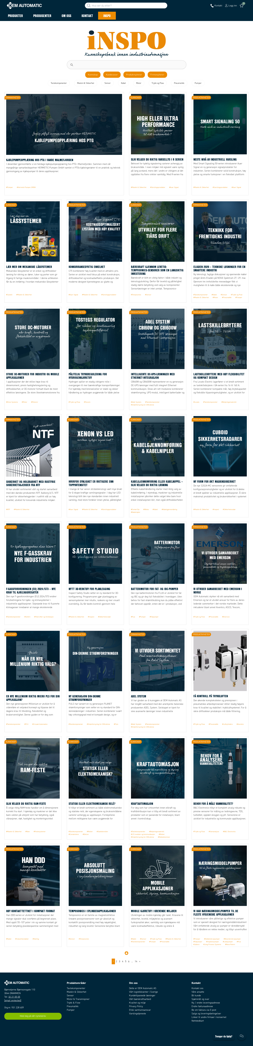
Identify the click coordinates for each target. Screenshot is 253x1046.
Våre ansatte (198, 991)
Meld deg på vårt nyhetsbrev (33, 1016)
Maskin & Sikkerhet (76, 991)
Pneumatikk (72, 1006)
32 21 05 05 (14, 996)
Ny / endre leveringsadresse (206, 1002)
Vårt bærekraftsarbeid (140, 999)
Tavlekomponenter (76, 988)
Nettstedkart (198, 1020)
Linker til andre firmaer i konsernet (209, 1017)
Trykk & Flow (73, 1002)
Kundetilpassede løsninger (142, 995)
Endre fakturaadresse (202, 1006)
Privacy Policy (136, 1006)
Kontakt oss (197, 988)
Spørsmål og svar (200, 999)
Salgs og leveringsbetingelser (206, 1013)
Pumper (71, 1009)
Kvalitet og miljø (137, 1002)
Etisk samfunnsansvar (140, 1009)
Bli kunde (196, 995)
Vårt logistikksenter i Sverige (143, 991)
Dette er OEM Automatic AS (142, 988)
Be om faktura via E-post (204, 1009)
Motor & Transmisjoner (78, 999)
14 (136, 961)
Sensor (70, 995)
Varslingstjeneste (137, 1013)
